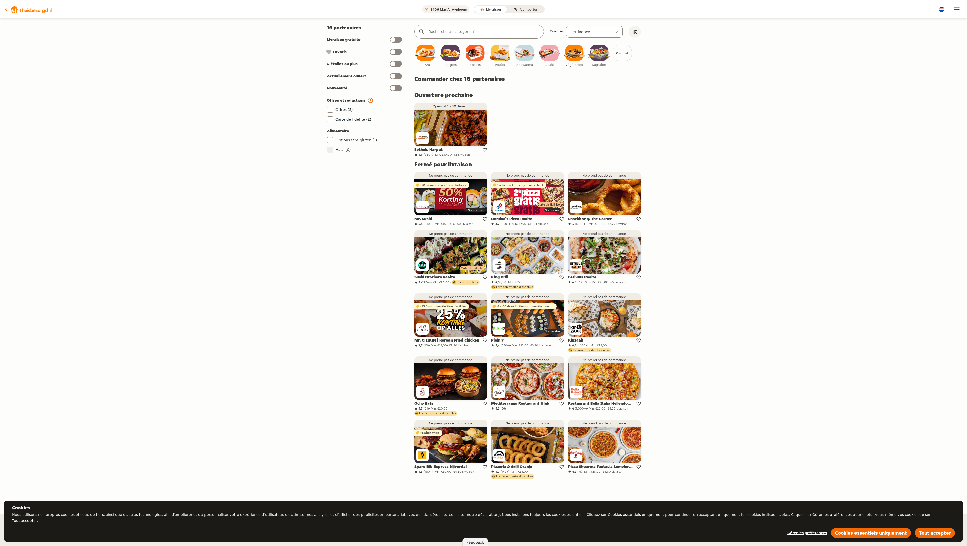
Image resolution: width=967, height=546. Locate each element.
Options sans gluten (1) (356, 140)
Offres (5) (344, 109)
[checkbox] (425, 56)
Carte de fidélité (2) (353, 119)
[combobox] (484, 32)
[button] (28, 9)
